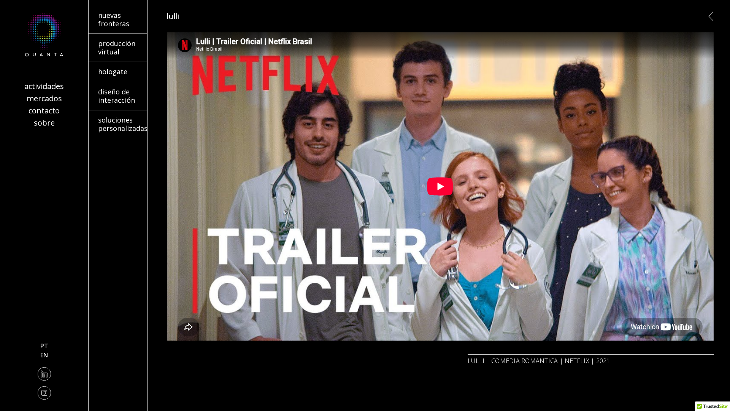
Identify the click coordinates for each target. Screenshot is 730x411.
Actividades (44, 86)
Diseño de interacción (105, 91)
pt (44, 346)
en (44, 355)
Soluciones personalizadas (110, 119)
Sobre (44, 123)
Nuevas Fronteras (114, 10)
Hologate (102, 66)
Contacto (44, 110)
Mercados (44, 98)
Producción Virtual (115, 38)
